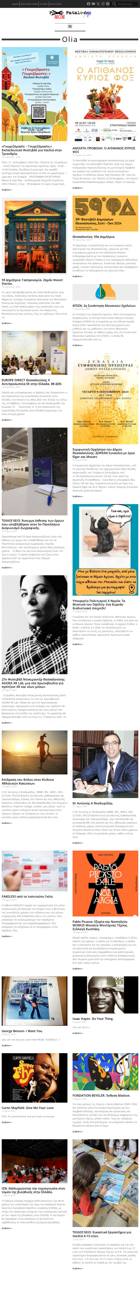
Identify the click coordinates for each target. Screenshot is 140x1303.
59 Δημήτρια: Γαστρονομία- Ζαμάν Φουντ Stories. (32, 282)
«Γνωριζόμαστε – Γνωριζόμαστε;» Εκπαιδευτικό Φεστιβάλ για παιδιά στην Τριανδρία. (32, 150)
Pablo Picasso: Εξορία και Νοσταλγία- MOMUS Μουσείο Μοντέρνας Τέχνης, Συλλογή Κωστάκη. (100, 925)
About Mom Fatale (29, 4)
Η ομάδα (44, 4)
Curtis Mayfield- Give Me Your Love (28, 1108)
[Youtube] (93, 3)
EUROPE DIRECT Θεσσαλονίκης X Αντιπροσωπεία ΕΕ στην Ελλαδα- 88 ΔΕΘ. (32, 382)
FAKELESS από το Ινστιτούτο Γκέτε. (28, 896)
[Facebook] (88, 3)
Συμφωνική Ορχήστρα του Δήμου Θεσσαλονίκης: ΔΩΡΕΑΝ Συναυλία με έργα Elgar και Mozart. (104, 453)
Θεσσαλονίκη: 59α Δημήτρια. (94, 237)
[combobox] (124, 4)
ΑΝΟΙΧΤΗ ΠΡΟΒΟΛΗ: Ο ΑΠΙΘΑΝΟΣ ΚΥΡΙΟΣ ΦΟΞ (104, 150)
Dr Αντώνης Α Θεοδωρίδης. (93, 803)
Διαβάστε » (7, 189)
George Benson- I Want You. (22, 1031)
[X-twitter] (98, 3)
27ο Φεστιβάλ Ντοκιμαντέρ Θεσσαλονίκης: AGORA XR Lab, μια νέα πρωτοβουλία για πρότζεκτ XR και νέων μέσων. (33, 683)
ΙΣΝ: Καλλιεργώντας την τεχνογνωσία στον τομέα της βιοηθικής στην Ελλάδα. (33, 1190)
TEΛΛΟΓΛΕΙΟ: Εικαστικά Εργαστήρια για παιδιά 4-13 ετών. (102, 1234)
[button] (70, 26)
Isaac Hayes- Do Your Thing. (93, 1019)
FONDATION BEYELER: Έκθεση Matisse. (101, 1095)
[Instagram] (103, 3)
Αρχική (15, 4)
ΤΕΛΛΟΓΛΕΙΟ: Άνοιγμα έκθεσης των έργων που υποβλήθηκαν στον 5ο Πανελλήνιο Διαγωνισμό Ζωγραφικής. (33, 524)
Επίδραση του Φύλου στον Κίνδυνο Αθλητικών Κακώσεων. (28, 781)
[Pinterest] (107, 3)
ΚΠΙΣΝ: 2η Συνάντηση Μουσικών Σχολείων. (104, 306)
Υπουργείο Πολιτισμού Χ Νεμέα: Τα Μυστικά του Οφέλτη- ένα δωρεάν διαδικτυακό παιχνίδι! (99, 604)
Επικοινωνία (55, 4)
